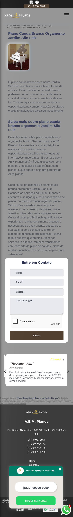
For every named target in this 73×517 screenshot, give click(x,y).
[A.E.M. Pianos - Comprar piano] (17, 19)
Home (32, 460)
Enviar (36, 335)
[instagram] (31, 2)
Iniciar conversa (36, 500)
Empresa (34, 464)
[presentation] (5, 371)
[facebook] (37, 2)
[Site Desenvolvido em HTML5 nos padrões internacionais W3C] (34, 509)
